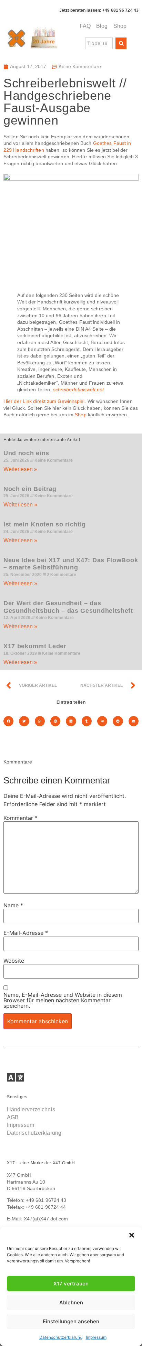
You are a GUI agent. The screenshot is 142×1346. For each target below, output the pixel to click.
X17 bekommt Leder (35, 646)
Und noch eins (26, 453)
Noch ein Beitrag (30, 488)
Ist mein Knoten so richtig (44, 524)
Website (13, 960)
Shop (80, 414)
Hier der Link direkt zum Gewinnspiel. (44, 401)
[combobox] (99, 43)
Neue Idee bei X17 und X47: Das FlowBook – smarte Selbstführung (70, 564)
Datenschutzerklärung (60, 1337)
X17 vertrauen (71, 1283)
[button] (131, 1235)
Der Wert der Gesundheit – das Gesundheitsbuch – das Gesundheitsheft (68, 607)
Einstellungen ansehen (71, 1321)
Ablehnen (71, 1302)
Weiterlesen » (20, 469)
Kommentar (20, 818)
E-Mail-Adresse (25, 933)
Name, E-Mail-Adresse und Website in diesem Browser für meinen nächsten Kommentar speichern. (62, 1000)
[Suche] (120, 43)
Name (13, 905)
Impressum (96, 1337)
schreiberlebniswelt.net (78, 389)
